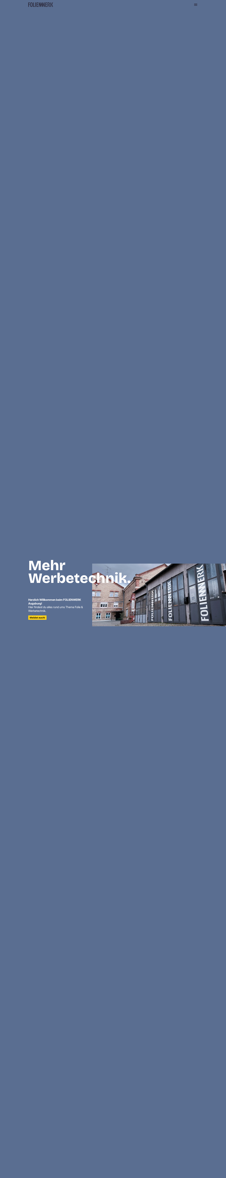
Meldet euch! (37, 617)
